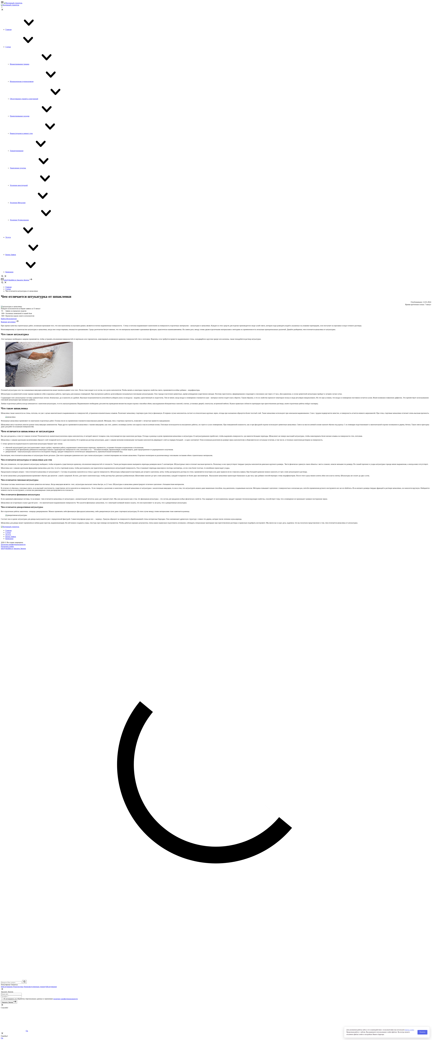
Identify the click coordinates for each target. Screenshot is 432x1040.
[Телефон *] (11, 996)
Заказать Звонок (20, 548)
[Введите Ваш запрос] (11, 982)
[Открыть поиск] (4, 277)
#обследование (7, 987)
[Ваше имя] (11, 994)
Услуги (8, 535)
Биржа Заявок (10, 537)
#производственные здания (34, 987)
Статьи (8, 289)
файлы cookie (409, 1030)
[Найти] (24, 982)
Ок (27, 1031)
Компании (9, 539)
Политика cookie (7, 546)
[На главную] (13, 3)
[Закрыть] (2, 10)
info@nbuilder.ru (7, 548)
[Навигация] (2, 3)
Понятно (422, 1032)
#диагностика (18, 987)
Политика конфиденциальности (13, 544)
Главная (8, 287)
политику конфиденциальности (65, 999)
